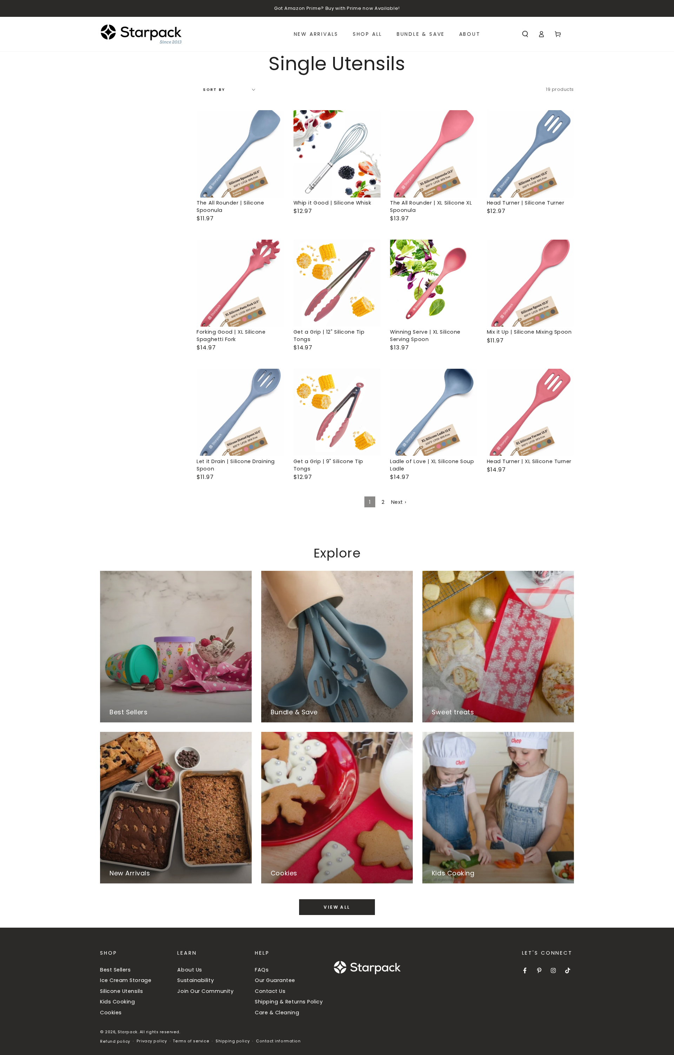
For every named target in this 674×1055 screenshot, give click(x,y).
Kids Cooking (117, 1001)
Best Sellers (115, 969)
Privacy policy (152, 1041)
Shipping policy (233, 1041)
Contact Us (270, 991)
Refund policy (115, 1041)
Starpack (127, 1032)
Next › (398, 502)
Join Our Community (205, 991)
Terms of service (191, 1041)
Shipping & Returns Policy (289, 1001)
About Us (189, 969)
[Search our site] (525, 34)
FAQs (262, 969)
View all (337, 907)
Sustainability (195, 980)
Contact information (278, 1041)
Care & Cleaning (277, 1012)
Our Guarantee (275, 980)
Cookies (111, 1012)
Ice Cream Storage (125, 980)
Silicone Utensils (121, 991)
